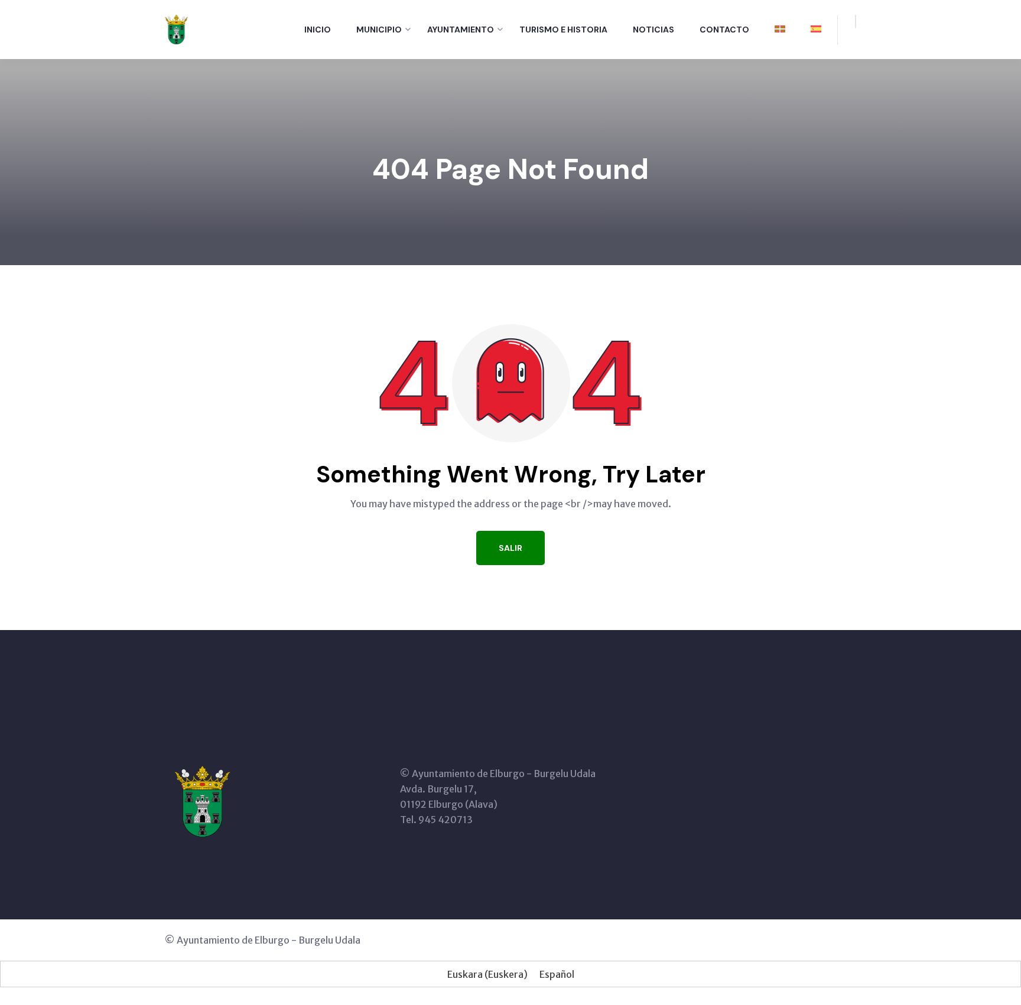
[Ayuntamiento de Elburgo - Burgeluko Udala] (176, 28)
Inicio (317, 29)
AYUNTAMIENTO (460, 29)
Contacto (724, 29)
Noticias (653, 29)
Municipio (379, 29)
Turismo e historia (563, 29)
